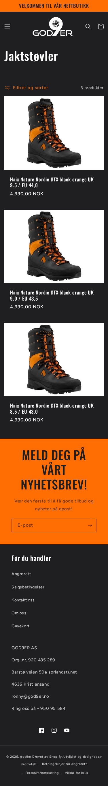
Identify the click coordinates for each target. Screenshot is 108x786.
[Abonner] (90, 525)
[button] (7, 26)
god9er (25, 757)
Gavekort (21, 626)
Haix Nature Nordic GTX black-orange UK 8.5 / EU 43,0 (52, 408)
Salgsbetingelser (28, 587)
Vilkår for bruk (77, 773)
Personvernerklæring (42, 773)
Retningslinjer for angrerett (64, 764)
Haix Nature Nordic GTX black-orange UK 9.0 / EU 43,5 (52, 295)
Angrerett (21, 573)
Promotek (29, 764)
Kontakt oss (23, 600)
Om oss (19, 613)
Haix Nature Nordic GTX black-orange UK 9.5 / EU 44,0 (52, 182)
